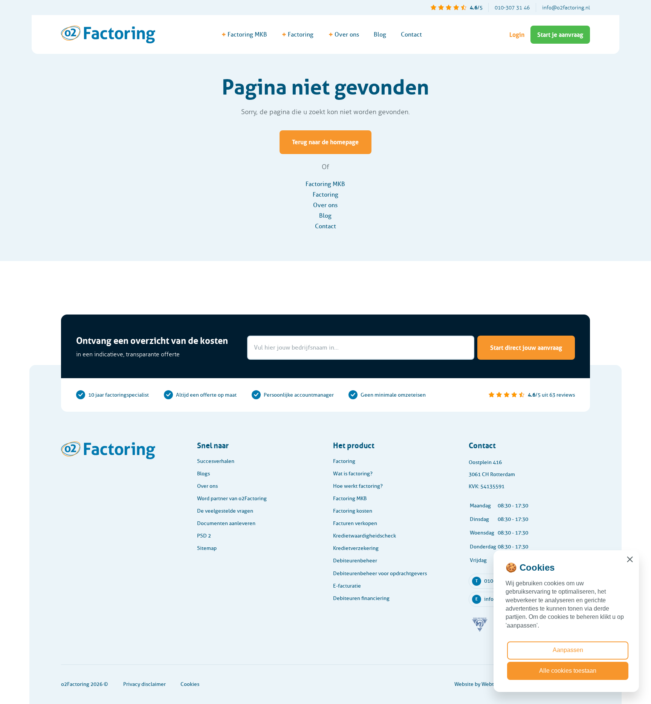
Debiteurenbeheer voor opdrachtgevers (380, 573)
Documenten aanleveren (226, 523)
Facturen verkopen (355, 523)
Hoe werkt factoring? (358, 486)
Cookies (189, 684)
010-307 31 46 (512, 8)
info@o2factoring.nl (566, 8)
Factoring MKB (325, 184)
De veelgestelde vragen (225, 511)
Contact (411, 34)
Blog (380, 34)
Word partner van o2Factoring (232, 498)
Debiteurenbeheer (355, 560)
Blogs (203, 473)
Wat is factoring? (353, 473)
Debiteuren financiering (361, 598)
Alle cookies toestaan (567, 670)
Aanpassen (568, 650)
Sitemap (207, 548)
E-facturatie (347, 586)
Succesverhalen (215, 461)
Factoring (325, 194)
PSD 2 (204, 536)
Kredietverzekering (356, 548)
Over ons (325, 205)
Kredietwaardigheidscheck (364, 536)
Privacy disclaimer (144, 684)
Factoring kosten (352, 511)
